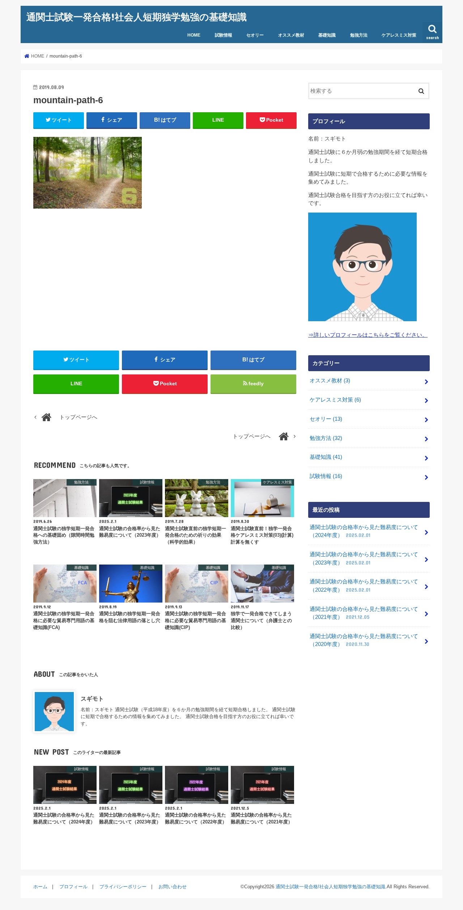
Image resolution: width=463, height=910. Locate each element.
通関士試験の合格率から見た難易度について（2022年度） (364, 585)
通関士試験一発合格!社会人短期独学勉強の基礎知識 (136, 16)
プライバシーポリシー (122, 886)
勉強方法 (359, 35)
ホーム (40, 886)
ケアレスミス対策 (399, 35)
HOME (193, 35)
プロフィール (73, 886)
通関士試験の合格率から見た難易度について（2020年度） (364, 640)
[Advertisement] (165, 279)
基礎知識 (327, 35)
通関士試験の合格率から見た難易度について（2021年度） (364, 613)
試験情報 (223, 35)
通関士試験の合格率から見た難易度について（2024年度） (364, 531)
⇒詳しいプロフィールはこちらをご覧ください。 (368, 335)
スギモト (92, 698)
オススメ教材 (291, 35)
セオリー (255, 35)
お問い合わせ (172, 886)
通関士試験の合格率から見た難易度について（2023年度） (364, 558)
